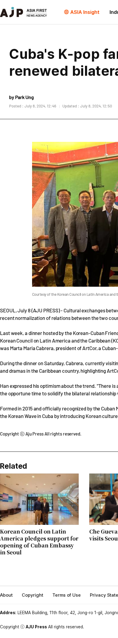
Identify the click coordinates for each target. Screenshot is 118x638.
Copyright (32, 595)
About (6, 595)
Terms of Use (66, 595)
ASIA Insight (85, 12)
